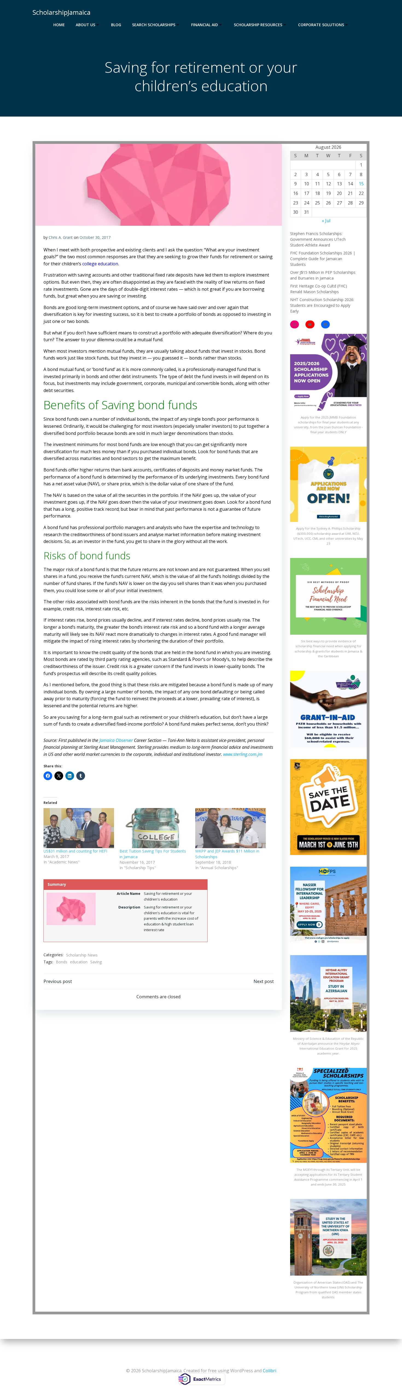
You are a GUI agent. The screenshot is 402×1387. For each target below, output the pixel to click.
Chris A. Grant (61, 237)
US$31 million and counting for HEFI (75, 851)
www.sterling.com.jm (243, 754)
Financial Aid (204, 24)
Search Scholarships (153, 24)
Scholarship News (82, 955)
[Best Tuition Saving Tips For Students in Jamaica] (155, 828)
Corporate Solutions (321, 24)
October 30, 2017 (95, 237)
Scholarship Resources (258, 24)
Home (59, 24)
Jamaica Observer (116, 740)
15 (361, 184)
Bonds (61, 961)
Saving (96, 961)
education (79, 961)
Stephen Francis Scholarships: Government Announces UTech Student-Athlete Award (318, 239)
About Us (85, 24)
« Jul (326, 221)
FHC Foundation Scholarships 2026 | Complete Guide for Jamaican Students (322, 258)
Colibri (269, 1371)
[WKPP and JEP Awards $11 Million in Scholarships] (230, 828)
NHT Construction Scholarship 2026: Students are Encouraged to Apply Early (322, 305)
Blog (116, 24)
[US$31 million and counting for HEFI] (78, 828)
